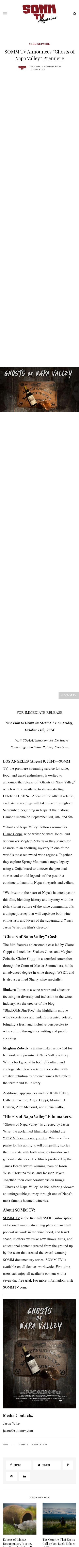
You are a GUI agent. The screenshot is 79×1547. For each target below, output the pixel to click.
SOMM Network (39, 44)
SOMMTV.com (14, 1287)
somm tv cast (39, 1444)
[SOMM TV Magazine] (39, 14)
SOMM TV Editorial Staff (47, 66)
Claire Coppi (12, 833)
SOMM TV (11, 1217)
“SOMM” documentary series (25, 1138)
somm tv (23, 1444)
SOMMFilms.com (35, 740)
